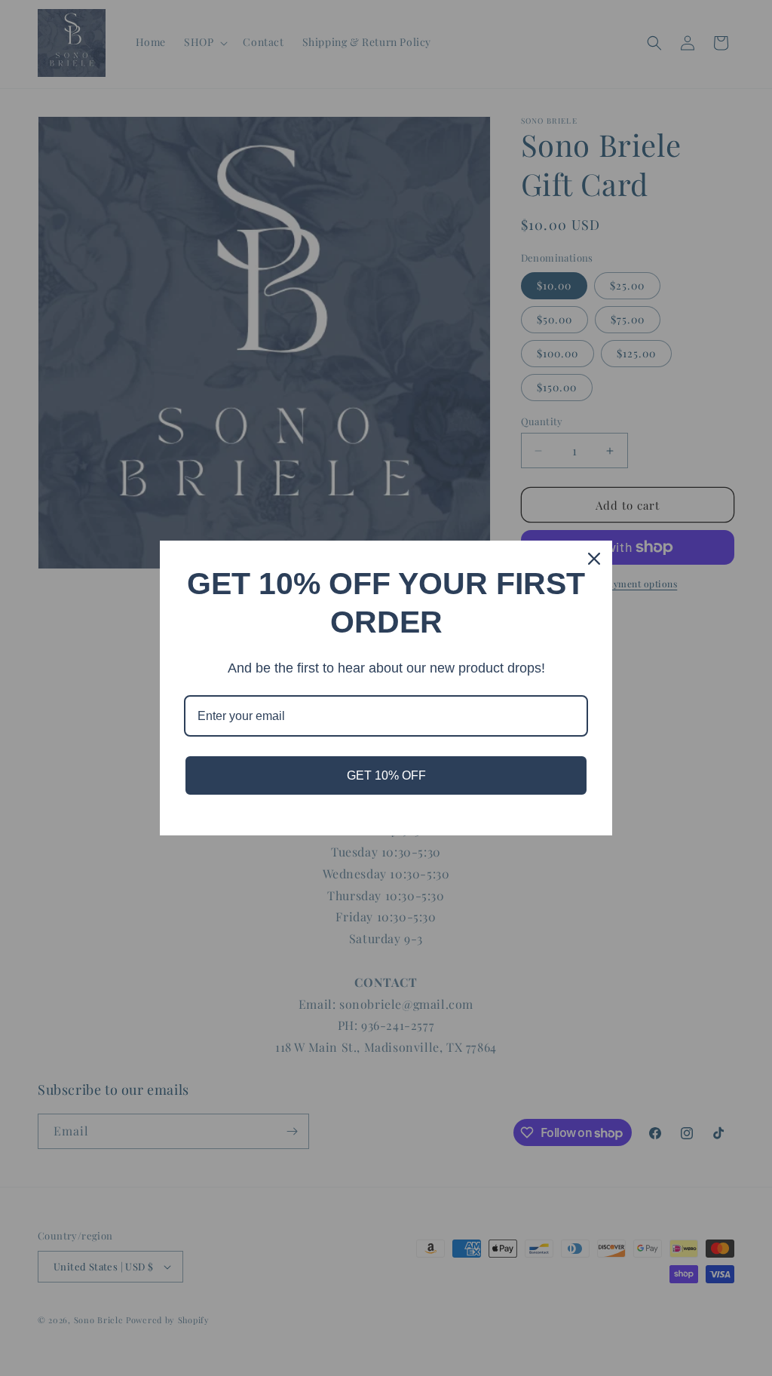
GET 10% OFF (386, 775)
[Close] (594, 559)
